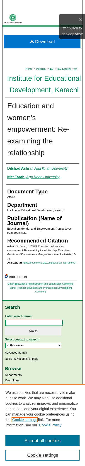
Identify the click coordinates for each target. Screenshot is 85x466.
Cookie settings (24, 420)
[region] (42, 425)
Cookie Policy (50, 425)
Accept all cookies (42, 440)
